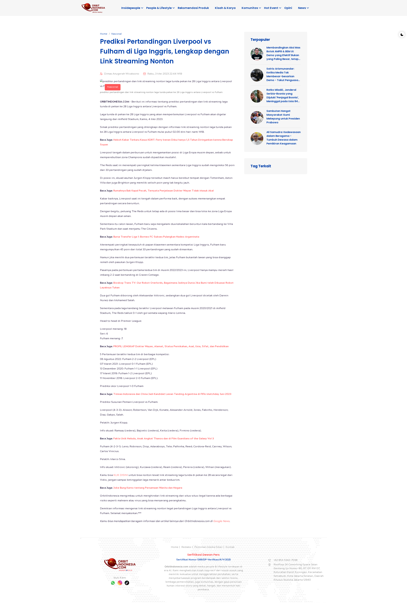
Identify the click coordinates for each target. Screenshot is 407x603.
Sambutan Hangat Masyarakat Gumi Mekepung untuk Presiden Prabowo (283, 116)
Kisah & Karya (225, 8)
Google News (221, 521)
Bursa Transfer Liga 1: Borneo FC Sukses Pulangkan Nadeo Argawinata (156, 237)
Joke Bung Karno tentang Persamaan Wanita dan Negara (147, 488)
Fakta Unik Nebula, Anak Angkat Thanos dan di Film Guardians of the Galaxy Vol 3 (163, 438)
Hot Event (271, 8)
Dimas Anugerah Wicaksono (121, 74)
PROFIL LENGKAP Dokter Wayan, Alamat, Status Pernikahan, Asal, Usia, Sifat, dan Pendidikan (171, 346)
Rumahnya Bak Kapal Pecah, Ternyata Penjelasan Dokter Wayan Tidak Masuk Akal (163, 191)
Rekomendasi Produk (193, 8)
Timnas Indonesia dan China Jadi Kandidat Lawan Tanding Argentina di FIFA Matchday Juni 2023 (172, 394)
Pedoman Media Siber (208, 547)
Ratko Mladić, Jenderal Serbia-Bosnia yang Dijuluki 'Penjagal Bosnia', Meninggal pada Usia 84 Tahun (282, 95)
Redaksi (186, 547)
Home (103, 34)
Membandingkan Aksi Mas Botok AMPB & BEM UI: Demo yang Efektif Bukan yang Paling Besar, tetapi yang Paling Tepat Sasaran (283, 53)
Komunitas (250, 8)
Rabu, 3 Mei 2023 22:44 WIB (164, 74)
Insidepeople (130, 8)
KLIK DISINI (121, 475)
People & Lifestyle (159, 8)
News (302, 8)
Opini (288, 8)
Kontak (230, 547)
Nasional (116, 34)
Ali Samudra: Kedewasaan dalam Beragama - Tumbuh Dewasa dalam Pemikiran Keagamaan (283, 137)
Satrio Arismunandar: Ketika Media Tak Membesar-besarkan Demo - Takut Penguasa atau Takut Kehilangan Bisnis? (282, 74)
